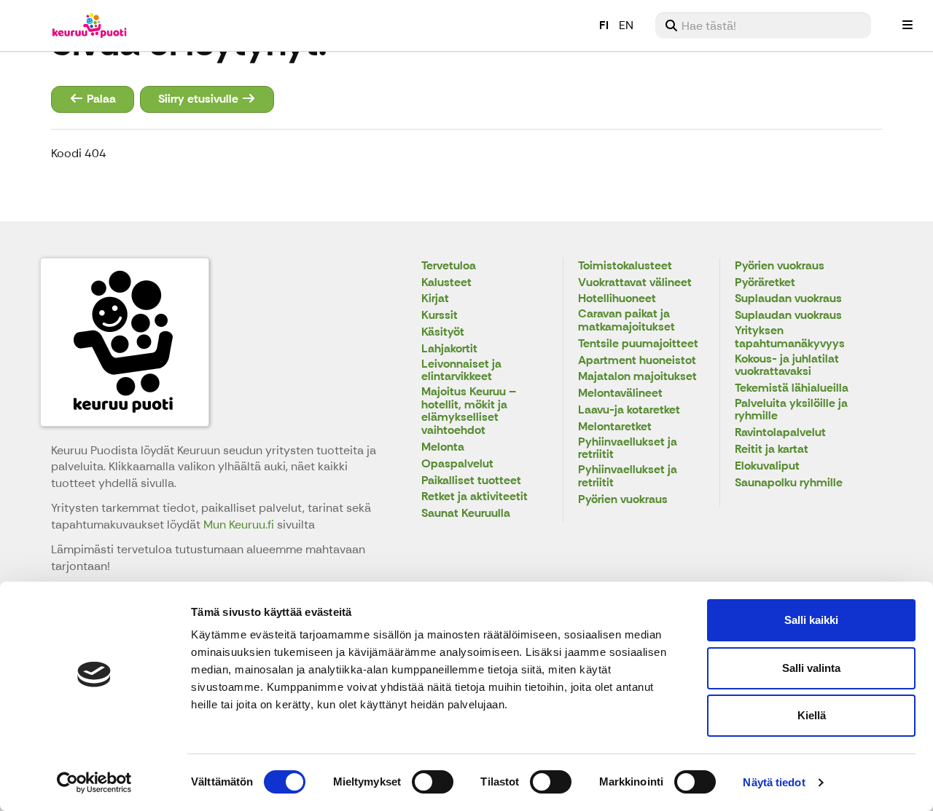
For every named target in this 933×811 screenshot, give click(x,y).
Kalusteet (446, 283)
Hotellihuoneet (617, 299)
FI (604, 25)
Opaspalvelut (457, 464)
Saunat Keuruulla (465, 514)
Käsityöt (442, 332)
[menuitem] (763, 25)
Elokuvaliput (767, 466)
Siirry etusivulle (199, 98)
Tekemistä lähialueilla (791, 388)
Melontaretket (615, 427)
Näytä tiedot (774, 782)
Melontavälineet (620, 393)
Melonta (442, 447)
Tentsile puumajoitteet (638, 344)
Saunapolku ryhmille (789, 483)
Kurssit (439, 316)
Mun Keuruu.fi (240, 524)
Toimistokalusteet (625, 266)
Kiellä (811, 715)
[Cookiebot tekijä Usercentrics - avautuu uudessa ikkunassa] (94, 783)
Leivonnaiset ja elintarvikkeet (461, 370)
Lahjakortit (449, 349)
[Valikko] (907, 25)
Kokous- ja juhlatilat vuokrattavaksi (787, 365)
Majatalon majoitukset (637, 377)
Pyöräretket (765, 283)
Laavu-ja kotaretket (629, 410)
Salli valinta (811, 668)
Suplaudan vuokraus (788, 299)
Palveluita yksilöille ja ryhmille (791, 410)
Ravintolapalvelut (780, 433)
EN (626, 25)
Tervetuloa (448, 266)
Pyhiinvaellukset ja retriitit (627, 448)
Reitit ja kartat (771, 449)
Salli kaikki (811, 620)
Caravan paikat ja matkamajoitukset (626, 320)
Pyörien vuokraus (623, 500)
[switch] (432, 782)
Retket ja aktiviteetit (474, 497)
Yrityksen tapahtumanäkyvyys (790, 337)
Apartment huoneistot (637, 361)
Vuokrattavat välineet (635, 283)
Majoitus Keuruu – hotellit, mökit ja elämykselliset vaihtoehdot (468, 411)
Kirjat (435, 299)
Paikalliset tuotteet (471, 481)
